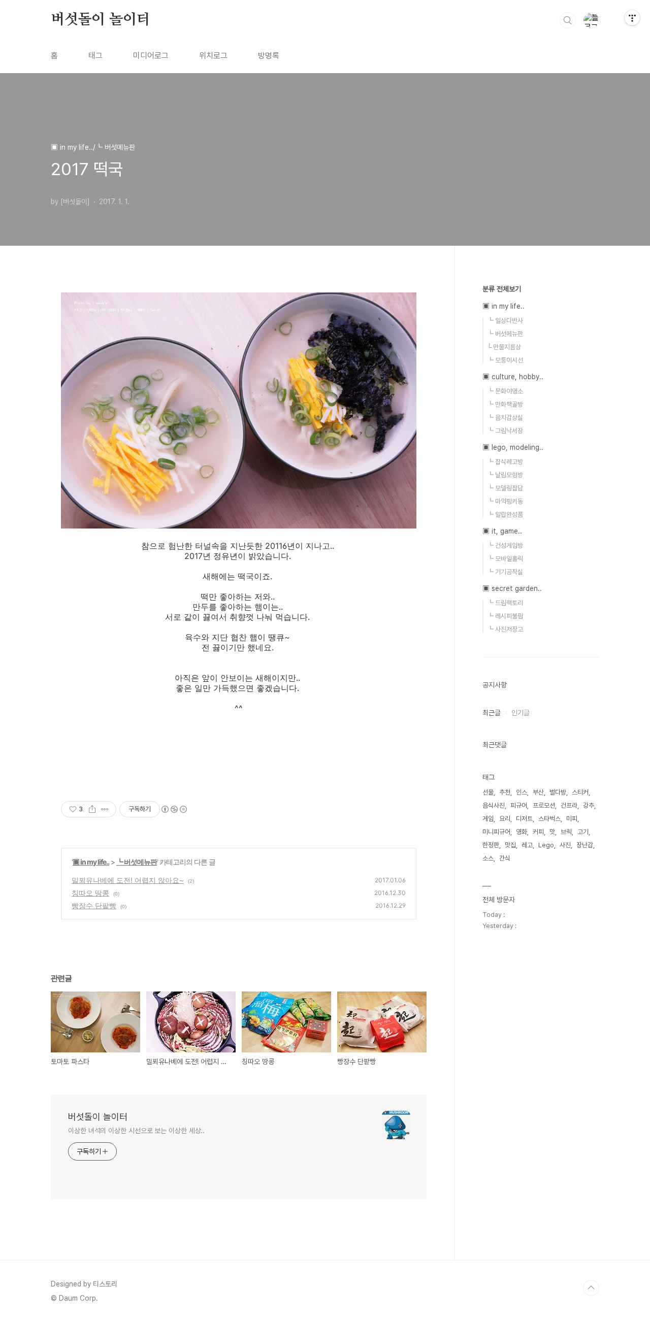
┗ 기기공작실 (505, 572)
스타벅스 (549, 818)
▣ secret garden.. (512, 588)
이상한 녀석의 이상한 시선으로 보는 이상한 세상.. (136, 1131)
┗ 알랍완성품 (505, 514)
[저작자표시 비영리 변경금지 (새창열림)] (173, 809)
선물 (488, 792)
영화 (521, 832)
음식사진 (493, 805)
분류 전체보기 (501, 289)
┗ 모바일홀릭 (505, 559)
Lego (546, 845)
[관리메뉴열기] (632, 17)
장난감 (584, 845)
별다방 (557, 792)
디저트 (524, 818)
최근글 (491, 713)
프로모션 (544, 805)
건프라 (569, 805)
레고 (527, 845)
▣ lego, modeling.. (512, 447)
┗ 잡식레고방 (505, 462)
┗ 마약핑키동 (505, 501)
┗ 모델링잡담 (505, 488)
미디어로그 (151, 55)
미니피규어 (496, 832)
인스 (521, 792)
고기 (583, 832)
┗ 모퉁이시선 (505, 360)
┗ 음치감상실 (505, 417)
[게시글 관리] (105, 809)
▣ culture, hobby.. (512, 377)
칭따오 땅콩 (90, 892)
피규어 (518, 805)
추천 (504, 792)
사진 (565, 845)
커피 (538, 832)
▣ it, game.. (502, 531)
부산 (538, 792)
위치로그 (213, 55)
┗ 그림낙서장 (505, 431)
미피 (571, 818)
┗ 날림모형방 (505, 475)
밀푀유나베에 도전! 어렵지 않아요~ (128, 880)
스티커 (580, 792)
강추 (588, 805)
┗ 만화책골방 (505, 404)
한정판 (490, 845)
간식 (504, 858)
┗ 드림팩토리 (505, 603)
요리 (504, 818)
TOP (591, 1288)
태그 (95, 55)
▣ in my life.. (91, 861)
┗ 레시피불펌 (505, 616)
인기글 (520, 713)
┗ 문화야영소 (505, 391)
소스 (488, 858)
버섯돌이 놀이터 (100, 20)
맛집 (510, 845)
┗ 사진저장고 (505, 629)
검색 (567, 20)
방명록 (268, 55)
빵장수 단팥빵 (94, 905)
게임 (488, 818)
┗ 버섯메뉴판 (136, 861)
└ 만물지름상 (504, 347)
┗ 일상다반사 (505, 320)
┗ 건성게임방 (505, 545)
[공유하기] (92, 809)
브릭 (566, 832)
